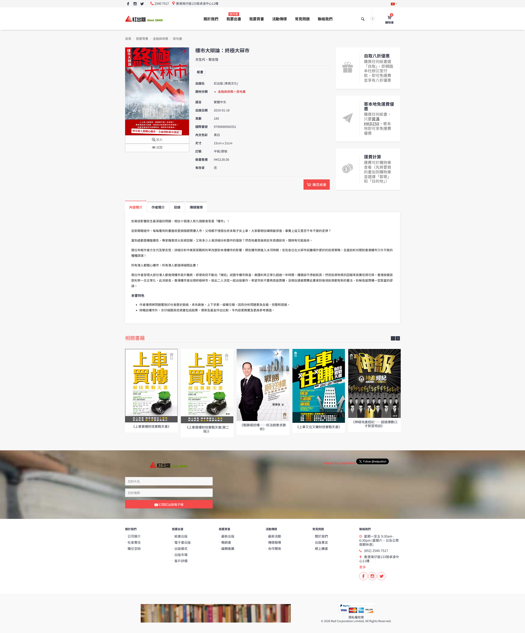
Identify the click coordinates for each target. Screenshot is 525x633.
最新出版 (227, 536)
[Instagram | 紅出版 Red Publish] (135, 4)
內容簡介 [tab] (135, 207)
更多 (362, 566)
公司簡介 (134, 536)
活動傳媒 (279, 19)
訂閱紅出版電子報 (170, 504)
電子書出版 (182, 542)
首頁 (128, 39)
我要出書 (233, 17)
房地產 (177, 39)
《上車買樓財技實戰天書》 (151, 426)
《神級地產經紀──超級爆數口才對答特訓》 (374, 423)
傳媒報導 (274, 542)
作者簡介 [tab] (158, 207)
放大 (159, 140)
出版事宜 (321, 542)
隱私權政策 (356, 617)
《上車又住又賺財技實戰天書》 (319, 426)
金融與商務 (160, 39)
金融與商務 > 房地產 (232, 91)
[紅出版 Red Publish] (144, 18)
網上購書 (321, 548)
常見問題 (302, 19)
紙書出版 (180, 536)
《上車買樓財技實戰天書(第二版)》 (207, 429)
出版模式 (180, 548)
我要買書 (256, 19)
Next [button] (398, 338)
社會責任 (134, 542)
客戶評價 (180, 560)
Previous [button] (393, 338)
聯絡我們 (325, 19)
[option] (151, 390)
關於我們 (211, 19)
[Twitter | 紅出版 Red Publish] (142, 4)
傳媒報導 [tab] (196, 207)
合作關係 (274, 548)
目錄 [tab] (177, 207)
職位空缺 (134, 548)
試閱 (159, 147)
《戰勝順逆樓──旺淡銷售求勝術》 (263, 426)
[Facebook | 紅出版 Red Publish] (128, 4)
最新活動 (274, 536)
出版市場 (180, 554)
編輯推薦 (227, 548)
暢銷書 (226, 542)
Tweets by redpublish (339, 463)
